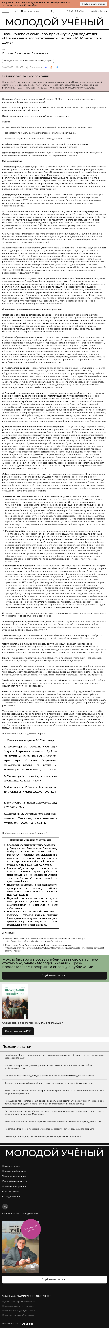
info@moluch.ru (99, 11)
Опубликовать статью (93, 4)
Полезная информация (14, 1186)
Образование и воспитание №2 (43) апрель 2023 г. (32, 1023)
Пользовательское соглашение (18, 1306)
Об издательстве (11, 1196)
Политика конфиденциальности (18, 1310)
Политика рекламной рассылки (18, 1315)
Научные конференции (14, 1171)
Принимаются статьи (30, 1228)
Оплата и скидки (10, 1191)
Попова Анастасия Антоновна (25, 53)
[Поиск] (52, 11)
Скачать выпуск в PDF (18, 1031)
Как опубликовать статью (15, 1181)
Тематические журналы (14, 1176)
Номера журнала (11, 1166)
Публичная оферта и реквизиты (18, 1301)
